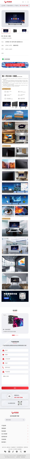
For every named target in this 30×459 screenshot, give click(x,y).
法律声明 (18, 457)
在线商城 (4, 439)
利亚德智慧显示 (20, 447)
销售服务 (4, 428)
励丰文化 (4, 447)
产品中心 (17, 5)
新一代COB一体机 (24, 5)
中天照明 (15, 449)
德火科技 (10, 449)
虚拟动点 (9, 447)
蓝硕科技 (26, 447)
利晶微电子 (13, 447)
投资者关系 (4, 436)
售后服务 (4, 431)
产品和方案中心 (10, 5)
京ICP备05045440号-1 (10, 457)
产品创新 (4, 425)
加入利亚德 (4, 433)
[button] (27, 31)
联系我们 (4, 442)
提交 (15, 388)
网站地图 (23, 457)
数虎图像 (19, 449)
